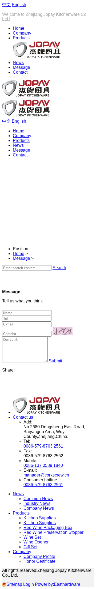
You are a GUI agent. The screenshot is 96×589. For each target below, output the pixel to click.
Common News (38, 498)
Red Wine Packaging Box (47, 527)
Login (28, 584)
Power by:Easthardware (57, 584)
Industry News (36, 503)
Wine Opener (36, 542)
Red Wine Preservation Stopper (53, 532)
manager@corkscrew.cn (46, 475)
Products (21, 38)
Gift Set (30, 547)
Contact (20, 72)
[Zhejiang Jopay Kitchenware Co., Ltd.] (37, 412)
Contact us (23, 417)
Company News (38, 508)
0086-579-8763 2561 (43, 446)
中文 (6, 4)
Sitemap (14, 584)
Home (18, 28)
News (18, 62)
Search (59, 267)
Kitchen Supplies (39, 518)
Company (22, 33)
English (19, 4)
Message (21, 67)
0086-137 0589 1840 (43, 465)
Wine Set (32, 537)
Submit (55, 361)
